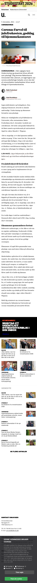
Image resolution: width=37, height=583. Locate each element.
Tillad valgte (19, 572)
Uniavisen (5, 9)
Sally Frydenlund (11, 90)
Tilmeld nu (5, 334)
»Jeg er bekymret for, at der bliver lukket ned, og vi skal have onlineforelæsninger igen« (17, 156)
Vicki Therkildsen (11, 97)
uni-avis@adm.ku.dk (12, 530)
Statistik (9, 568)
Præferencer (21, 566)
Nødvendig (9, 566)
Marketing (19, 568)
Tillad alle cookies (16, 579)
